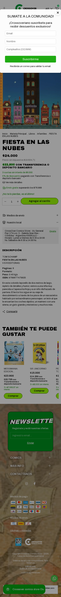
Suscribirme (31, 59)
